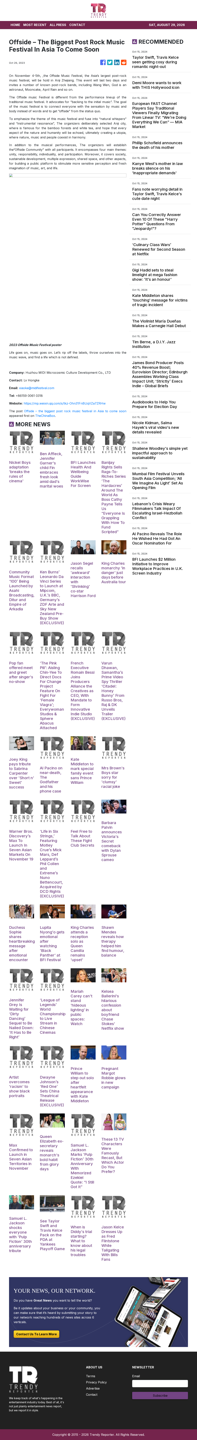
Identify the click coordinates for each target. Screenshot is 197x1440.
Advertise (93, 1388)
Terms (90, 1376)
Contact (91, 1394)
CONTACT (77, 25)
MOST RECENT (35, 25)
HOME (15, 25)
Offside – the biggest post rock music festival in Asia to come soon (75, 411)
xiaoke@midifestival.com (36, 388)
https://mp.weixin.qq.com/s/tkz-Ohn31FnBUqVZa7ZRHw (65, 403)
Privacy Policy (96, 1382)
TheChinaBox (45, 416)
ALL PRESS (58, 25)
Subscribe (160, 1395)
